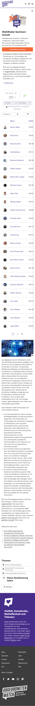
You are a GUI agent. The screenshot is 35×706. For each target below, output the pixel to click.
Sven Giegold (15, 309)
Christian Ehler (15, 218)
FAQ (19, 667)
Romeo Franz (15, 268)
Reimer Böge (15, 127)
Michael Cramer (16, 185)
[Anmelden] (29, 4)
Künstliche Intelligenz (15, 540)
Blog (3, 652)
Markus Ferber (15, 243)
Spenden (5, 656)
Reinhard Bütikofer (17, 160)
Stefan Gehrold (15, 293)
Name (13, 121)
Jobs (20, 656)
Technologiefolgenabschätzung (15, 573)
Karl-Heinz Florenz (17, 260)
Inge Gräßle (14, 326)
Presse (4, 659)
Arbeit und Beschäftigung (13, 565)
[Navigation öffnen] (32, 4)
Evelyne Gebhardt (16, 284)
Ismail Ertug (14, 235)
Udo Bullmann (15, 152)
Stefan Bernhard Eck (17, 210)
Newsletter (22, 652)
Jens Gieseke (15, 318)
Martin (9, 518)
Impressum (6, 663)
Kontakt (21, 659)
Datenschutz (22, 663)
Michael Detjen (15, 202)
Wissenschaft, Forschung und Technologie (14, 569)
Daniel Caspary (15, 168)
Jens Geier (14, 301)
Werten (13, 640)
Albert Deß (14, 193)
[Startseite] (7, 3)
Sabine (8, 520)
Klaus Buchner (15, 144)
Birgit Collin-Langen (17, 177)
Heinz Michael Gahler (18, 276)
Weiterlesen (8, 83)
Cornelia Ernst (15, 226)
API (3, 667)
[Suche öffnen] (26, 4)
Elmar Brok (14, 135)
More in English (7, 672)
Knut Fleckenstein (16, 251)
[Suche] (17, 114)
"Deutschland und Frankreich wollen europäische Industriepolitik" (17, 545)
